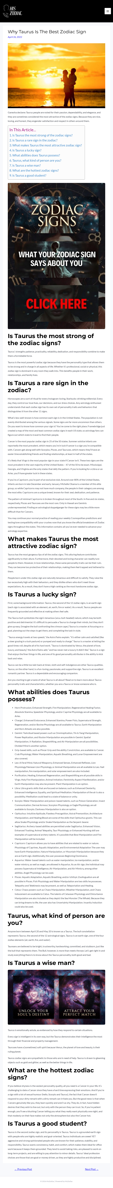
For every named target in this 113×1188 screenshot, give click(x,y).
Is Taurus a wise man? (26, 165)
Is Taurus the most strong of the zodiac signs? (42, 135)
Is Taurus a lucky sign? (26, 150)
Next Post (92, 1169)
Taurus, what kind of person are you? (36, 160)
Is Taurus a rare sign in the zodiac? (34, 140)
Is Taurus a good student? (29, 175)
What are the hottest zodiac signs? (35, 170)
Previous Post (23, 1169)
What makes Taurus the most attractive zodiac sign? (47, 145)
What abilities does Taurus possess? (36, 155)
